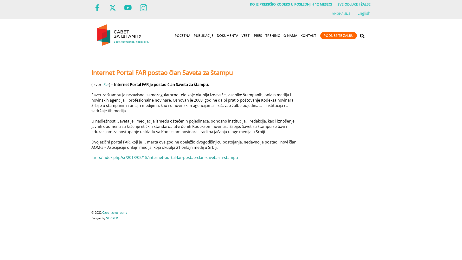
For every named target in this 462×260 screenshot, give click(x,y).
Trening (272, 35)
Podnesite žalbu (338, 35)
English (364, 13)
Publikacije (203, 35)
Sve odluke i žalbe (354, 4)
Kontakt (308, 35)
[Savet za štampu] (123, 44)
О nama (290, 35)
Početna (182, 35)
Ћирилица (341, 13)
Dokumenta (227, 35)
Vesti (246, 35)
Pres (258, 35)
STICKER (112, 218)
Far (106, 84)
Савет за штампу (114, 212)
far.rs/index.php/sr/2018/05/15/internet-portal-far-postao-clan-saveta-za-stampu (164, 157)
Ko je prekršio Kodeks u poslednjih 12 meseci (291, 4)
